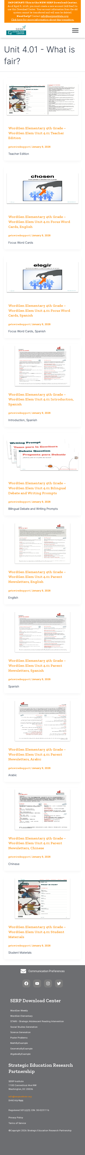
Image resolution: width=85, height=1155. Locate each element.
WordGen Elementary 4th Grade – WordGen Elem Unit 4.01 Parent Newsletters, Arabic (37, 754)
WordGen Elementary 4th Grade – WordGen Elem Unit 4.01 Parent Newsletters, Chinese (37, 843)
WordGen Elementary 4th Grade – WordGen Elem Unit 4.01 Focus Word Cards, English (39, 222)
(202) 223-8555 (15, 1100)
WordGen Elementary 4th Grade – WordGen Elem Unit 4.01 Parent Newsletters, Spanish (37, 665)
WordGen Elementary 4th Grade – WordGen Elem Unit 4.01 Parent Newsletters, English (37, 577)
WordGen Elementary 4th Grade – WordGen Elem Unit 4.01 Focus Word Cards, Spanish (39, 310)
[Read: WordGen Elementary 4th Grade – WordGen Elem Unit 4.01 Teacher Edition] (42, 99)
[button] (75, 30)
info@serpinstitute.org (54, 16)
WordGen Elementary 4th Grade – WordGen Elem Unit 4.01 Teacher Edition (37, 133)
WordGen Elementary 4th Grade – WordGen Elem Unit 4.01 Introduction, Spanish (41, 399)
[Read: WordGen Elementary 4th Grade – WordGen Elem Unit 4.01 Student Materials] (42, 898)
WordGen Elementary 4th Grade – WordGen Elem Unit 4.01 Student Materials (37, 932)
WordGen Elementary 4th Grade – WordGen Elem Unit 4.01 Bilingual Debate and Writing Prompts (37, 488)
